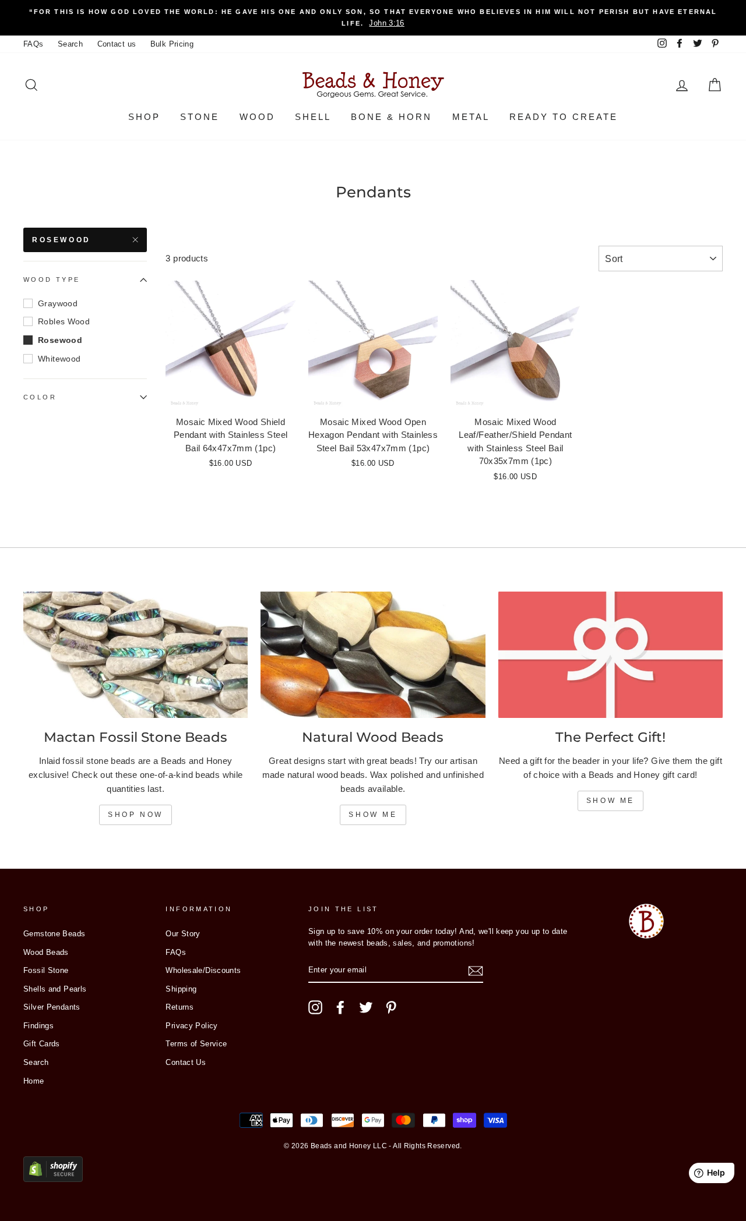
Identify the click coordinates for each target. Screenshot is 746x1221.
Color (40, 397)
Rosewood (61, 240)
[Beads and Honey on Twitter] (366, 1007)
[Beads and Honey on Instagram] (315, 1007)
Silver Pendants (51, 1007)
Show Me (373, 815)
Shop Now (135, 815)
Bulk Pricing (172, 44)
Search (70, 44)
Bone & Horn (391, 117)
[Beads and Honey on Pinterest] (391, 1007)
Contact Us (186, 1062)
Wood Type (51, 280)
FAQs (33, 44)
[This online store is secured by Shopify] (53, 1179)
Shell (313, 117)
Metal (471, 117)
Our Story (183, 933)
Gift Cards (41, 1043)
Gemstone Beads (54, 933)
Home (33, 1081)
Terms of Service (196, 1043)
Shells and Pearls (54, 989)
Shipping (181, 989)
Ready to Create (563, 117)
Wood (257, 117)
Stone (199, 117)
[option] (373, 18)
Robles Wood (64, 321)
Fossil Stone (46, 970)
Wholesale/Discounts (203, 970)
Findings (38, 1025)
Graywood (58, 303)
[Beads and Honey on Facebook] (340, 1007)
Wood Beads (46, 952)
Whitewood (59, 358)
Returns (179, 1007)
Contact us (116, 44)
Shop (144, 117)
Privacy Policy (191, 1025)
